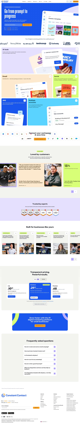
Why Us (40, 1)
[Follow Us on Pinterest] (9, 417)
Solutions (29, 1)
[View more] (40, 60)
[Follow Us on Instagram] (1, 417)
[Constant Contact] (4, 1)
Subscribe (36, 407)
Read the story (21, 185)
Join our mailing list (4, 405)
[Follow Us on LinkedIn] (7, 417)
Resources (35, 1)
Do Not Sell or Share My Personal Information (7, 422)
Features (23, 1)
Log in (71, 1)
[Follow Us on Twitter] (11, 417)
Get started (11, 296)
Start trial (76, 1)
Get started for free (39, 325)
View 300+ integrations (39, 139)
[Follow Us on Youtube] (4, 417)
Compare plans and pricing (39, 304)
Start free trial (27, 24)
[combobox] (44, 422)
